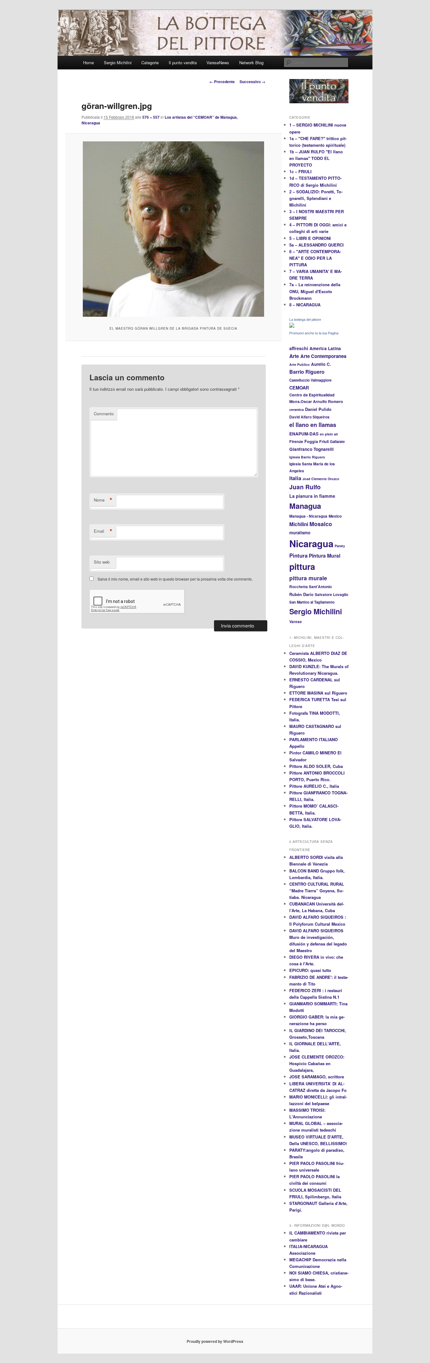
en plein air (329, 434)
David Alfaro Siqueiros (309, 417)
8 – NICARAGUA (304, 305)
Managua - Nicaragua (308, 516)
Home (88, 62)
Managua (305, 506)
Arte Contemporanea (323, 356)
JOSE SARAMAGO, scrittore (316, 1077)
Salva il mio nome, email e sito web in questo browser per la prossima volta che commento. (175, 579)
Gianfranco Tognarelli (311, 449)
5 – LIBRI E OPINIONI (310, 238)
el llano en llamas (312, 425)
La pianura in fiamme (312, 496)
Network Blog (251, 62)
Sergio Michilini (118, 62)
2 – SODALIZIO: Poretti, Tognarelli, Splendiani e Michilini (315, 198)
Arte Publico (299, 364)
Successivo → (252, 81)
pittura (302, 566)
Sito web (102, 562)
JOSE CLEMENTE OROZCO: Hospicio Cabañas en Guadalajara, (316, 1063)
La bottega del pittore (305, 319)
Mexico (335, 516)
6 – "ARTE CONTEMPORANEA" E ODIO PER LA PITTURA (315, 258)
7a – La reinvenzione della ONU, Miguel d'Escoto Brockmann (314, 291)
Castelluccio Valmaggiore (310, 380)
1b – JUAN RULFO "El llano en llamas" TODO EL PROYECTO (316, 158)
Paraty (340, 545)
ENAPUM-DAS (304, 434)
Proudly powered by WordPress (215, 1341)
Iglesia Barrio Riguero (307, 457)
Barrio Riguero (307, 371)
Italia (295, 478)
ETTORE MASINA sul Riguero (318, 693)
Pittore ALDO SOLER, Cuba (316, 766)
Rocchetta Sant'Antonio (310, 586)
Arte (294, 356)
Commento (104, 414)
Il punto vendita (183, 62)
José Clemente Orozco (321, 478)
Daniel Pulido (318, 409)
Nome (103, 500)
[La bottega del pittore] (291, 326)
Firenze (296, 441)
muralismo (299, 533)
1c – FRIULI (300, 171)
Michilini (298, 524)
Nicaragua (311, 543)
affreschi (298, 348)
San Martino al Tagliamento (312, 602)
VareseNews (218, 62)
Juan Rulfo (305, 487)
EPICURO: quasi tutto (310, 970)
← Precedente (222, 81)
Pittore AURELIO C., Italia (314, 786)
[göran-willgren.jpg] (173, 229)
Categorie (150, 62)
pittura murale (308, 578)
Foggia (311, 441)
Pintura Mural (324, 555)
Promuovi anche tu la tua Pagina (313, 333)
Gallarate (337, 441)
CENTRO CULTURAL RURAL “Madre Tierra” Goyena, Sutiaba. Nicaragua (316, 890)
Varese (295, 621)
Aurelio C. (321, 364)
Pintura (298, 555)
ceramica (296, 409)
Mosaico (320, 524)
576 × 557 (151, 117)
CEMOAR (299, 387)
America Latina (325, 348)
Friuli (324, 441)
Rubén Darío (301, 594)
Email (103, 531)
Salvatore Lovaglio (331, 594)
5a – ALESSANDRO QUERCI (316, 245)
